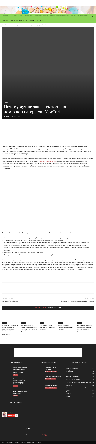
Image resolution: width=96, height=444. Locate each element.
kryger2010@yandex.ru (45, 435)
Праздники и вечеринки (79, 16)
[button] (91, 16)
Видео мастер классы (19, 20)
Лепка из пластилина (50, 371)
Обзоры (31, 20)
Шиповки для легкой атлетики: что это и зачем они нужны (47, 327)
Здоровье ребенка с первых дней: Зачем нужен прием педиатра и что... (20, 391)
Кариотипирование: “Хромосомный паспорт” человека (65, 327)
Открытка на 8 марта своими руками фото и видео (77, 301)
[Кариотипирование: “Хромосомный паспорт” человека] (66, 318)
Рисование (28, 16)
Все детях (40, 20)
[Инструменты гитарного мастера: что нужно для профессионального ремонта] (85, 318)
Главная (6, 16)
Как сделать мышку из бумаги (53, 376)
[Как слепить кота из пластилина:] (38, 370)
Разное (5, 20)
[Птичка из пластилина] (38, 388)
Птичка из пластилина (51, 385)
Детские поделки (41, 16)
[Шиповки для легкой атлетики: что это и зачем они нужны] (48, 318)
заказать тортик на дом (48, 161)
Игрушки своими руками (59, 16)
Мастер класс (17, 16)
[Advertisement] (48, 133)
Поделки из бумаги (50, 378)
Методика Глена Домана (10, 301)
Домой (4, 25)
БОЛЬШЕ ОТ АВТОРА (54, 308)
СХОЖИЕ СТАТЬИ (40, 308)
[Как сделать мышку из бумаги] (38, 379)
